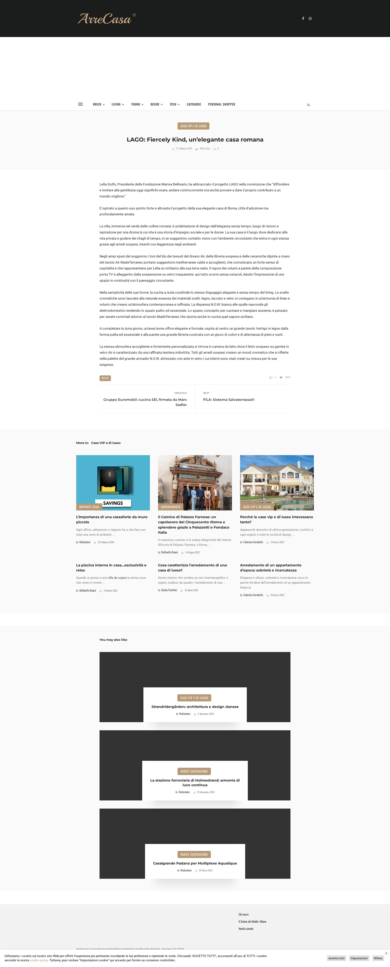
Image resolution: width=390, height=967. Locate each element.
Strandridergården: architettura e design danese (195, 707)
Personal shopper (221, 104)
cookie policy (39, 960)
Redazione (84, 542)
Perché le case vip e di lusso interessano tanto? (276, 519)
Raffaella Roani (169, 552)
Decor (155, 104)
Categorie (194, 104)
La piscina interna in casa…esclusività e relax (111, 567)
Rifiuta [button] (378, 958)
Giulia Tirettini (169, 590)
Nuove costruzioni (194, 771)
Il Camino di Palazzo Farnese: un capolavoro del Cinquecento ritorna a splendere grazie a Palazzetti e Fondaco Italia (193, 524)
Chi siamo (244, 914)
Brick (97, 104)
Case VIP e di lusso (194, 126)
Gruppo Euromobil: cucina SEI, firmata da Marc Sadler (145, 402)
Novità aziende (246, 929)
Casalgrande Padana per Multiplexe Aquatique (195, 863)
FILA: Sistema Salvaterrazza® (229, 400)
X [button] (386, 953)
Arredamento (170, 507)
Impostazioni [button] (359, 958)
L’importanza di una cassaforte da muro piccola (111, 519)
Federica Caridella (253, 542)
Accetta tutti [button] (336, 958)
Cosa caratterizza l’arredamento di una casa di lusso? (192, 567)
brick (105, 378)
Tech (173, 104)
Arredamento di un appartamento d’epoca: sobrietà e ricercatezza (270, 567)
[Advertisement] (195, 67)
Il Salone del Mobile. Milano (252, 921)
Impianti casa (89, 507)
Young (135, 104)
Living (116, 104)
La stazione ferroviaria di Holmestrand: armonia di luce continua (195, 782)
